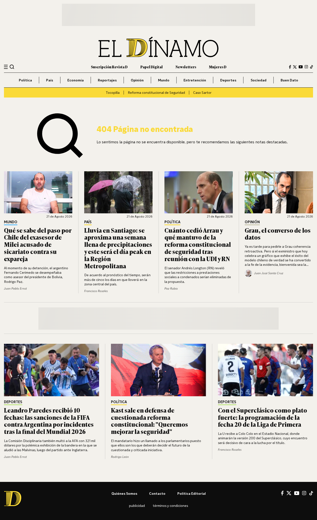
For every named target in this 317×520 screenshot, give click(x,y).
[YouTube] (301, 66)
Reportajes (107, 80)
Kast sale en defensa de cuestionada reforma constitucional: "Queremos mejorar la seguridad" (149, 421)
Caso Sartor (202, 92)
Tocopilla (113, 92)
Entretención (195, 80)
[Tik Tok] (311, 493)
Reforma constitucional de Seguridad (156, 92)
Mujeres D (217, 66)
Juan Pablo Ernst (15, 288)
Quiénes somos (124, 493)
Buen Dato (289, 80)
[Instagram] (306, 67)
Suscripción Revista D (109, 66)
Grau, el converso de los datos (278, 234)
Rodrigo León (120, 457)
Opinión (137, 80)
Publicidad (137, 505)
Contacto (157, 493)
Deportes (228, 80)
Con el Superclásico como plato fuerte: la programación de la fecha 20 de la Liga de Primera (262, 417)
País (49, 80)
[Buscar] (12, 66)
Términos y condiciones (170, 505)
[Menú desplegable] (6, 67)
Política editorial (191, 493)
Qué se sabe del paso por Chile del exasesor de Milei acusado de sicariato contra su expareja (37, 244)
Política (25, 80)
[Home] (158, 47)
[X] (289, 493)
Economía (75, 80)
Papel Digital (151, 66)
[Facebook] (290, 67)
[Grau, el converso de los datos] (279, 192)
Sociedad (258, 80)
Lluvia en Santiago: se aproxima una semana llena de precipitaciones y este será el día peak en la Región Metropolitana (118, 248)
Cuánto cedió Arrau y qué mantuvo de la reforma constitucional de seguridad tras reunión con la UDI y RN (197, 244)
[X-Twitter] (295, 67)
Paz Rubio (171, 288)
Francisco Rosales (96, 291)
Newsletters (186, 66)
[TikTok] (311, 67)
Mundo (163, 80)
